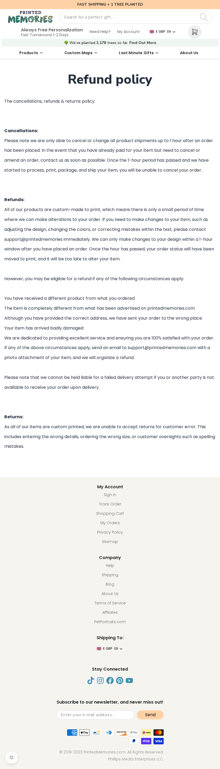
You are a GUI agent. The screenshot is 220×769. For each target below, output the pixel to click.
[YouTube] (129, 680)
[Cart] (194, 32)
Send (150, 715)
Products (28, 53)
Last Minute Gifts (136, 53)
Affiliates (110, 612)
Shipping (110, 575)
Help (110, 565)
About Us (189, 53)
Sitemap (110, 541)
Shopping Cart (110, 513)
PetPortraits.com (110, 621)
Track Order (110, 504)
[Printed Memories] (30, 17)
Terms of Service (110, 603)
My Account (128, 31)
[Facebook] (110, 680)
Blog (110, 584)
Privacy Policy (110, 532)
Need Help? (100, 31)
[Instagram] (100, 680)
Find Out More (142, 42)
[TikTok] (90, 680)
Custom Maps (78, 53)
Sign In (110, 494)
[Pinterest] (119, 680)
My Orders (110, 523)
